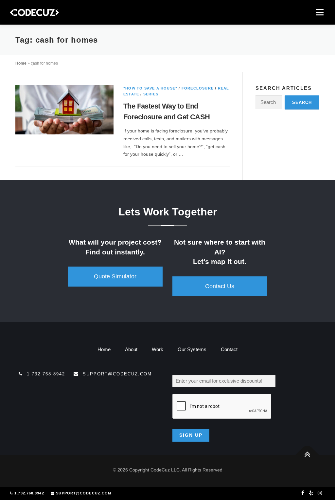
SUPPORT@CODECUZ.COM (83, 493)
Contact (229, 349)
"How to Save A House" (150, 88)
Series (150, 94)
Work (157, 349)
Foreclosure (198, 88)
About (131, 349)
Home (20, 63)
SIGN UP (191, 435)
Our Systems (192, 349)
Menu (319, 12)
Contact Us (219, 286)
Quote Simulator (115, 276)
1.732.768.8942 (29, 493)
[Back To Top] (307, 454)
